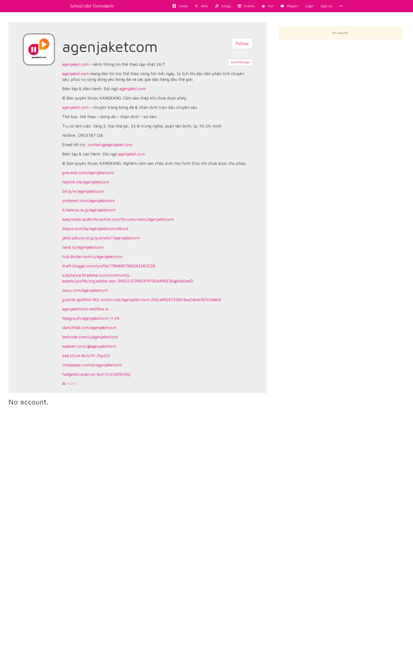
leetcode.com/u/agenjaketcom (90, 337)
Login (309, 6)
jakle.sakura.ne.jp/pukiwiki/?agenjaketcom (101, 238)
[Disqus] (137, 472)
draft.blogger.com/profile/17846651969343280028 (108, 266)
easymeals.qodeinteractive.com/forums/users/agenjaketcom (118, 219)
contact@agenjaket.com (110, 144)
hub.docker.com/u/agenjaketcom (92, 256)
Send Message (240, 62)
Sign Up (326, 6)
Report (71, 383)
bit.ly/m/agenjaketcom (83, 191)
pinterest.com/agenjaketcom (88, 200)
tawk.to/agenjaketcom (82, 247)
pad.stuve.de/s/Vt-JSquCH (86, 355)
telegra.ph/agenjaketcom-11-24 (91, 318)
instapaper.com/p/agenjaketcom (92, 365)
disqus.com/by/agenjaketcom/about (95, 228)
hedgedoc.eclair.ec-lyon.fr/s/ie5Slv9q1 (96, 374)
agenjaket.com (75, 64)
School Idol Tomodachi (92, 5)
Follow (242, 43)
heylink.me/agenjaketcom (85, 182)
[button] (267, 6)
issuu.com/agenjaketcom (85, 290)
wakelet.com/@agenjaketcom (89, 346)
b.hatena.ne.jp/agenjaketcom (88, 210)
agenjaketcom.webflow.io (85, 309)
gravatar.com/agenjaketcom (88, 172)
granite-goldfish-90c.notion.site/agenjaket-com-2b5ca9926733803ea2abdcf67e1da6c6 (141, 299)
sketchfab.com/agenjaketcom (89, 327)
